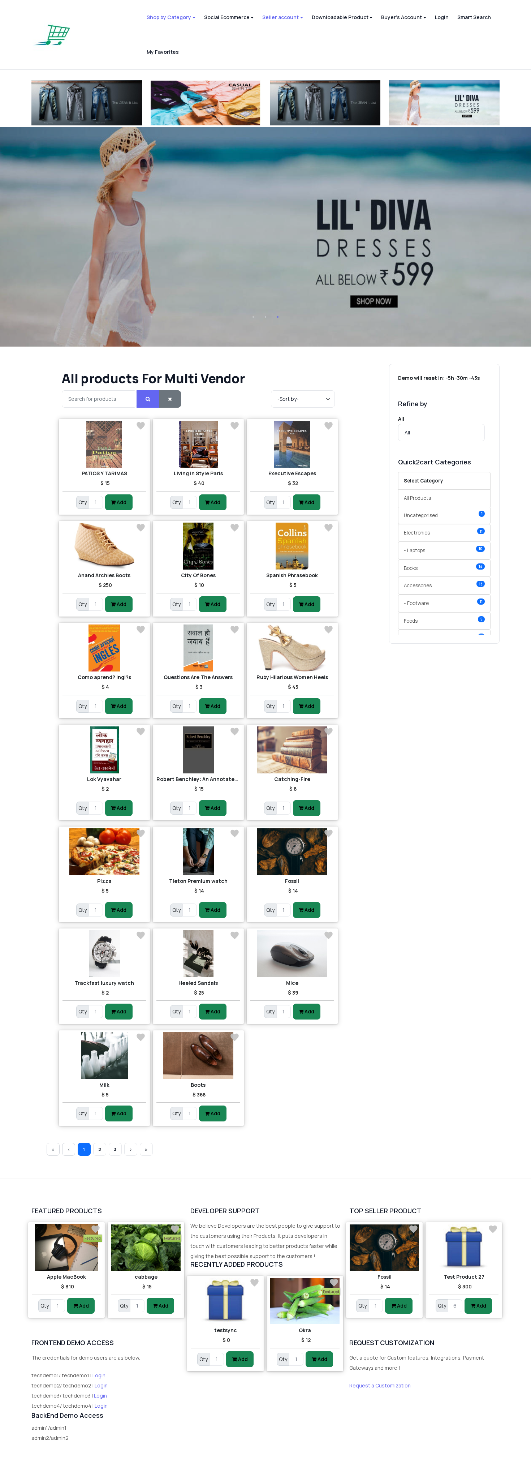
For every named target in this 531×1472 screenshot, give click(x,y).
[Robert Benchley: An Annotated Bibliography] (198, 749)
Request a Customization (380, 1385)
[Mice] (292, 953)
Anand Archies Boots (104, 575)
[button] (170, 17)
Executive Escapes (292, 473)
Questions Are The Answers (198, 677)
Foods (443, 620)
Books (443, 567)
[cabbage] (146, 1247)
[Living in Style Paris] (198, 444)
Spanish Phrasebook (292, 575)
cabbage (146, 1276)
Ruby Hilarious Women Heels (292, 677)
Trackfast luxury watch (104, 982)
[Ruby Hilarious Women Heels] (292, 648)
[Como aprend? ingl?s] (104, 648)
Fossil (292, 880)
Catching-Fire (292, 779)
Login (98, 1375)
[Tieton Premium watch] (198, 851)
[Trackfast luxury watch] (104, 953)
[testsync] (225, 1301)
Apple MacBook (66, 1276)
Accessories (443, 585)
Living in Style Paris (198, 473)
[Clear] (170, 399)
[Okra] (305, 1301)
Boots (198, 1084)
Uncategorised (443, 515)
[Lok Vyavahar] (104, 749)
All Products (417, 498)
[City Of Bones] (198, 546)
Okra (305, 1330)
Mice (292, 982)
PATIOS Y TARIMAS (104, 473)
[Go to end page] (146, 1149)
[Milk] (104, 1055)
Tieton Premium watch (198, 880)
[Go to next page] (130, 1149)
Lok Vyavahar (104, 779)
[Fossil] (292, 851)
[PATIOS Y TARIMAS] (104, 444)
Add (121, 502)
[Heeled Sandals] (198, 953)
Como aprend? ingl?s (104, 677)
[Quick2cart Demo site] (51, 35)
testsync (225, 1330)
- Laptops (443, 550)
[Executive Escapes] (292, 444)
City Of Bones (198, 575)
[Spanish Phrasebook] (292, 546)
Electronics (443, 532)
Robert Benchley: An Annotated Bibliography (198, 779)
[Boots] (198, 1055)
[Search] (148, 399)
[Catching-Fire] (292, 749)
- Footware (443, 602)
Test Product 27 (464, 1276)
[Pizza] (104, 851)
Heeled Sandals (198, 982)
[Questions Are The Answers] (198, 648)
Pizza (104, 880)
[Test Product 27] (463, 1247)
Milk (104, 1084)
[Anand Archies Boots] (104, 546)
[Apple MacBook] (66, 1247)
